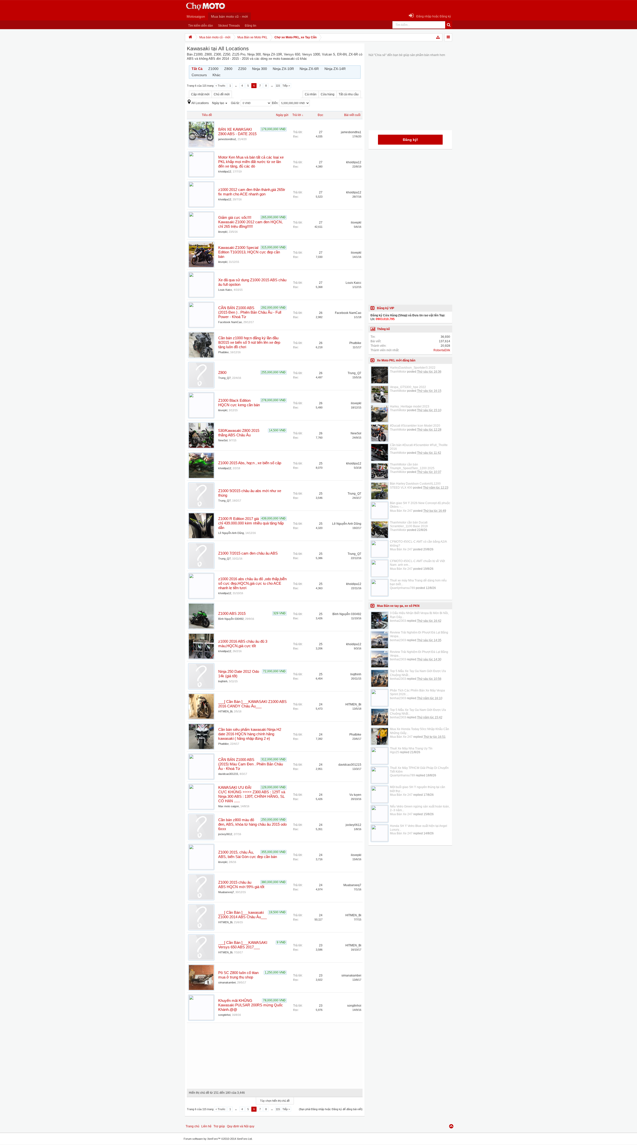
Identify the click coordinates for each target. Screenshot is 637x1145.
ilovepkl (222, 231)
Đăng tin (250, 25)
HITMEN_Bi (225, 711)
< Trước (220, 85)
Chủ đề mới (222, 94)
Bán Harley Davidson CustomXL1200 (415, 483)
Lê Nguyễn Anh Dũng (231, 532)
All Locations (200, 103)
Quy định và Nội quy (240, 1126)
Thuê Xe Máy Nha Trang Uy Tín (411, 748)
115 (278, 85)
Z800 (222, 373)
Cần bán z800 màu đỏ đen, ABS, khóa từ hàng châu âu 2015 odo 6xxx (252, 824)
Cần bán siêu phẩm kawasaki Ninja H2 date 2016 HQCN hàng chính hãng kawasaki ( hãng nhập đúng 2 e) (249, 734)
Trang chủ (192, 1126)
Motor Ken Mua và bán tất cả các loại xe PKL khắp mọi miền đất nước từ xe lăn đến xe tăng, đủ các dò (251, 161)
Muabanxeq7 (226, 892)
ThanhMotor (398, 371)
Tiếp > (286, 85)
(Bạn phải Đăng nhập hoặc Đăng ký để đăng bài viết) (331, 1109)
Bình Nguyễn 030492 (231, 618)
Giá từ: (236, 103)
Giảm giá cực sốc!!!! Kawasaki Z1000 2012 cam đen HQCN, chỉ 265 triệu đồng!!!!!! (250, 222)
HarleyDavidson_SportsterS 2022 (412, 367)
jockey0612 (225, 834)
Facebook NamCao (230, 322)
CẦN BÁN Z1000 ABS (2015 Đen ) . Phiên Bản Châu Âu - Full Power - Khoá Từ (249, 312)
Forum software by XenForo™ (218, 1138)
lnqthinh (222, 681)
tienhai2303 (398, 621)
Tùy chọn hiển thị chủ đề (275, 1100)
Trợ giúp (219, 1126)
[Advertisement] (274, 1054)
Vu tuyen (355, 795)
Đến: (275, 103)
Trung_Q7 (224, 377)
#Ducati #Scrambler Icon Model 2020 (415, 425)
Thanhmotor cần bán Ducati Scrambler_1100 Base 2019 (409, 524)
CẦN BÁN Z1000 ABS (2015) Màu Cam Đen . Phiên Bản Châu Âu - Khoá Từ (250, 764)
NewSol (222, 440)
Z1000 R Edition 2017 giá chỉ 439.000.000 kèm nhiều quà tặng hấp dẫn (251, 523)
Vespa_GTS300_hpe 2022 (408, 387)
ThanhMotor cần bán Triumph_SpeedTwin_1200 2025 (412, 466)
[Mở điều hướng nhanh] (438, 37)
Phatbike (223, 352)
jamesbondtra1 (227, 139)
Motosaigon (196, 16)
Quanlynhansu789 (402, 588)
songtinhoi (224, 1014)
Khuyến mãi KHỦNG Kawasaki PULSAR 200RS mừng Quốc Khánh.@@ (250, 1005)
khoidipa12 (224, 171)
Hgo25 (394, 752)
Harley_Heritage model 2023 (409, 406)
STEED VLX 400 (401, 487)
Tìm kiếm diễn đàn (200, 25)
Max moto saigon (228, 806)
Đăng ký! (410, 140)
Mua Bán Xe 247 (401, 511)
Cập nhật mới (200, 94)
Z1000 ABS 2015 (232, 614)
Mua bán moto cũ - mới (229, 16)
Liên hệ (206, 1126)
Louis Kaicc (225, 289)
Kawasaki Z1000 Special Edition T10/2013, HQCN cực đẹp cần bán (249, 252)
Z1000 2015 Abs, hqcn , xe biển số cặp (249, 463)
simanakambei (227, 982)
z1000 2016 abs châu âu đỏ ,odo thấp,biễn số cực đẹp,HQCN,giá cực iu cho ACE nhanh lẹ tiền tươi (252, 583)
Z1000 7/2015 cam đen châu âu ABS (248, 553)
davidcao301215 (228, 773)
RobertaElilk (441, 350)
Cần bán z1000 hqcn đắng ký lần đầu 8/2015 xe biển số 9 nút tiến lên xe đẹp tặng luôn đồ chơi (249, 342)
